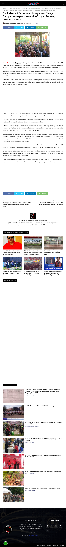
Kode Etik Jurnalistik (41, 545)
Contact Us (62, 545)
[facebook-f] (47, 526)
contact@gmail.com (34, 535)
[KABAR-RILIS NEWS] (8, 529)
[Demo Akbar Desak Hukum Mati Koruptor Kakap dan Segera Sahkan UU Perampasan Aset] (12, 242)
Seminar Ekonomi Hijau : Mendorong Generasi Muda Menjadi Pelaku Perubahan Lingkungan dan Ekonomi (53, 273)
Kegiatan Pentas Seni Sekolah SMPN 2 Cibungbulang (39, 406)
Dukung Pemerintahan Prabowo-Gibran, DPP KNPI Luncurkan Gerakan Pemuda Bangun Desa (17, 204)
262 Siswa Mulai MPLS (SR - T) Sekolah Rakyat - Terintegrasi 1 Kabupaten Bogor (31, 273)
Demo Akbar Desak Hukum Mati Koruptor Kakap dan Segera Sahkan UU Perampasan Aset (11, 252)
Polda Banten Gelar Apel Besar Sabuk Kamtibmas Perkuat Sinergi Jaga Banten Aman (12, 273)
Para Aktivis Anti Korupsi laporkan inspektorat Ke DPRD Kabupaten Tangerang (52, 252)
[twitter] (51, 526)
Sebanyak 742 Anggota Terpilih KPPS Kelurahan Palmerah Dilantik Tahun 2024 (50, 203)
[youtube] (60, 526)
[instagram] (56, 526)
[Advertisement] (33, 99)
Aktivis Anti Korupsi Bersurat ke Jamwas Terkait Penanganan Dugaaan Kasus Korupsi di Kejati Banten (33, 252)
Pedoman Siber (56, 545)
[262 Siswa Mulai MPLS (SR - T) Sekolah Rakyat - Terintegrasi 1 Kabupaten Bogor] (33, 263)
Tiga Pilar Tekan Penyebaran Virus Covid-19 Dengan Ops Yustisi (42, 488)
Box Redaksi (49, 545)
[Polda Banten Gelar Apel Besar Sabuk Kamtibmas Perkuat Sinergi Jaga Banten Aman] (12, 263)
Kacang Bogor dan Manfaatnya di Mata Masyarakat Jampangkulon (43, 471)
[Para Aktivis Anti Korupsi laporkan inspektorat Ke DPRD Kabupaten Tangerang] (53, 242)
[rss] (47, 530)
